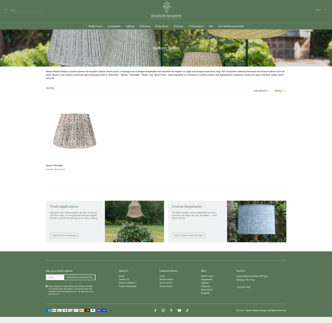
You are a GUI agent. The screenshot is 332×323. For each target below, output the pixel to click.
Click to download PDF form (188, 235)
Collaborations (196, 26)
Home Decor (161, 26)
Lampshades (114, 26)
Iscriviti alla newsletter (80, 277)
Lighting (130, 26)
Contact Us (124, 279)
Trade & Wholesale (127, 286)
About (122, 276)
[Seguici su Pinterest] (171, 310)
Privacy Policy (166, 286)
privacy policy (83, 289)
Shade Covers (95, 26)
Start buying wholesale (64, 235)
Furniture (178, 26)
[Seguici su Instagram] (163, 310)
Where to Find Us (127, 283)
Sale (211, 26)
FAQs (162, 276)
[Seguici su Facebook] (155, 310)
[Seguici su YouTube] (179, 310)
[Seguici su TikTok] (187, 310)
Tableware (144, 26)
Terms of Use (166, 283)
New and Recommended (231, 26)
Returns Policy (166, 279)
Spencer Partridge (54, 165)
